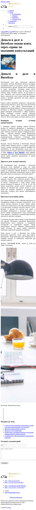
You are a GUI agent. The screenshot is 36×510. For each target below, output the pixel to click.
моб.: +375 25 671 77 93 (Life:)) (15, 487)
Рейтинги (15, 17)
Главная (11, 10)
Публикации (16, 14)
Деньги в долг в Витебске (13, 430)
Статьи (10, 12)
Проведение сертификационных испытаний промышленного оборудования (19, 433)
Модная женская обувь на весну (15, 429)
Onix (9, 507)
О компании (12, 21)
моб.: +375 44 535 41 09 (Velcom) (15, 486)
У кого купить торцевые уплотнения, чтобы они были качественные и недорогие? (19, 426)
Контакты (11, 23)
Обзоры (14, 16)
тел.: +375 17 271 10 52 (12, 480)
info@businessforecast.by (12, 492)
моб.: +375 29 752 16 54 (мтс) (14, 482)
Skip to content (5, 1)
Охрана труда (16, 19)
